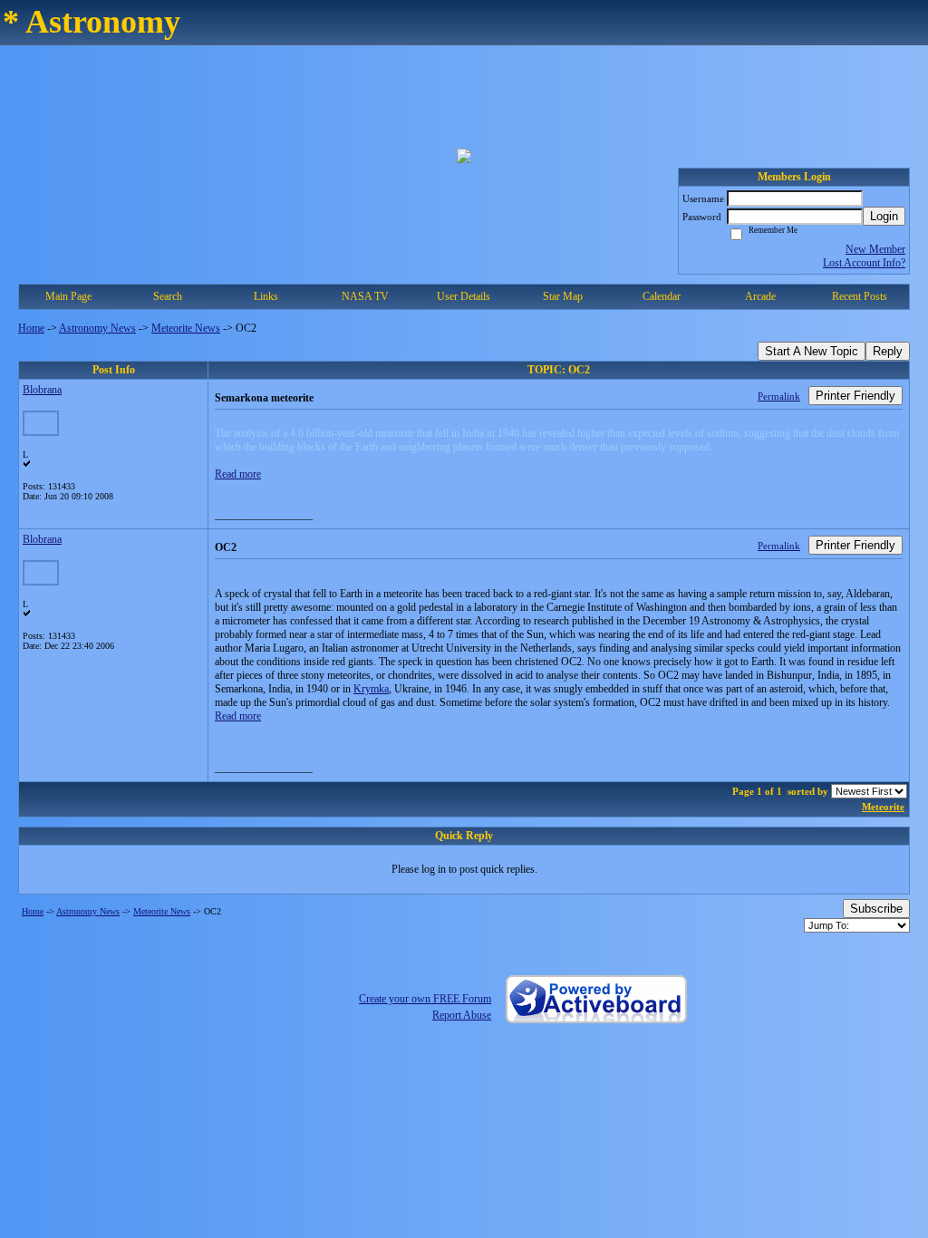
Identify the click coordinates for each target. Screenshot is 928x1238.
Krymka (371, 688)
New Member (875, 249)
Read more (238, 474)
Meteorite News (185, 328)
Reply (888, 351)
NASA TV (365, 296)
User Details (463, 296)
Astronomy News (97, 328)
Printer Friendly (855, 395)
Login (884, 216)
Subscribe (876, 908)
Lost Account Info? (864, 262)
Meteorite (883, 806)
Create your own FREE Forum (425, 998)
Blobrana (42, 389)
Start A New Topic (811, 351)
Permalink (779, 396)
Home (31, 328)
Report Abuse (461, 1015)
